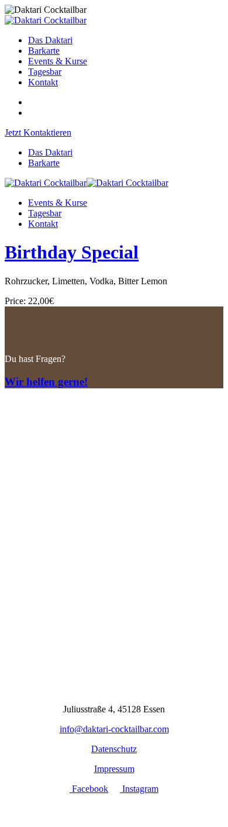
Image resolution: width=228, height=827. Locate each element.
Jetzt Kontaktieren (38, 132)
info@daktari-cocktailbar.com (114, 729)
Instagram (139, 789)
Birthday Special (72, 252)
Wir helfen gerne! (46, 381)
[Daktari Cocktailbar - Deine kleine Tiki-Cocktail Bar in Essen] (46, 20)
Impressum (114, 769)
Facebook (89, 789)
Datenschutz (114, 749)
